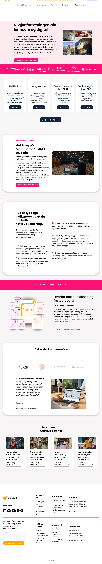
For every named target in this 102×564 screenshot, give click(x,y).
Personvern (40, 538)
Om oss (54, 5)
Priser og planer (57, 505)
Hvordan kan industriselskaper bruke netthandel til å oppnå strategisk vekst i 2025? (13, 453)
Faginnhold (79, 5)
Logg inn (39, 540)
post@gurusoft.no (75, 533)
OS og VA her (41, 533)
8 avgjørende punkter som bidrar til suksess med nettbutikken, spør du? (37, 453)
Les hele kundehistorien (25, 408)
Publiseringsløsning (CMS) (87, 88)
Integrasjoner (39, 86)
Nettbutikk (15, 86)
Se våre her (51, 284)
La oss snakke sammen (26, 60)
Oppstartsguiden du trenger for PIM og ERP (85, 453)
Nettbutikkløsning (24, 5)
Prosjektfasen (57, 508)
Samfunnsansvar (42, 536)
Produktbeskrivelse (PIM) (63, 88)
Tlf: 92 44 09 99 (74, 531)
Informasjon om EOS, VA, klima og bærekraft (58, 539)
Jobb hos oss (56, 534)
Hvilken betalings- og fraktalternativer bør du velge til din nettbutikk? (61, 453)
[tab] (24, 367)
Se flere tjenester (50, 119)
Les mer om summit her (27, 184)
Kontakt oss (66, 5)
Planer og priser (41, 5)
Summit (38, 543)
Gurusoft (51, 560)
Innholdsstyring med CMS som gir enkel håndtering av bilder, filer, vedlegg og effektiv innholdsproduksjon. (87, 97)
